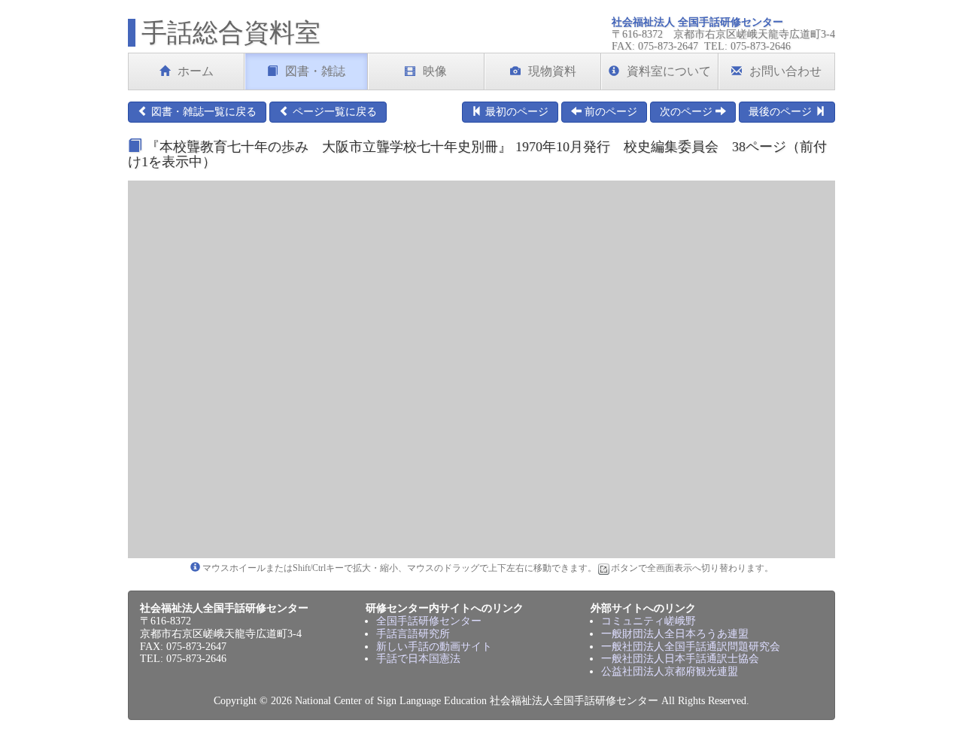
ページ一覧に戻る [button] (333, 111)
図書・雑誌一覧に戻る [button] (202, 111)
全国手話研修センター (429, 621)
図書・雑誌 (315, 71)
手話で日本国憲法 (418, 658)
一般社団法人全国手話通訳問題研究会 (690, 646)
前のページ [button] (609, 111)
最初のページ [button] (515, 111)
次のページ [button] (687, 111)
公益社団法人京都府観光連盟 (669, 671)
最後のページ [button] (782, 111)
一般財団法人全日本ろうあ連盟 (675, 633)
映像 (435, 71)
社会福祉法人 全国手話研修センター (697, 22)
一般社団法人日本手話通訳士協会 (680, 658)
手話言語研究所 (413, 633)
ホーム (196, 71)
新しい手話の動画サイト (434, 646)
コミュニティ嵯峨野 (648, 621)
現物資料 (552, 71)
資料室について (669, 71)
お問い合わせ (785, 71)
